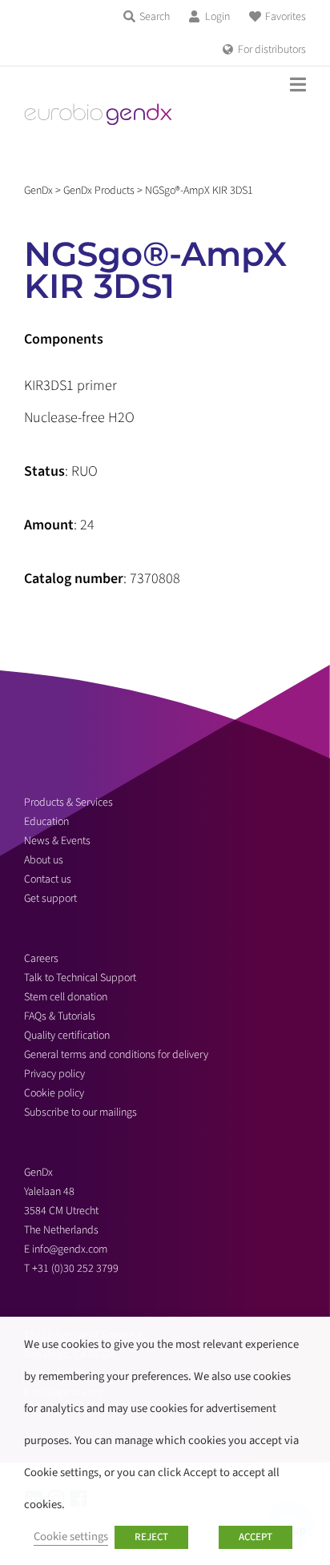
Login (217, 17)
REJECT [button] (151, 1537)
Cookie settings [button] (71, 1536)
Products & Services (68, 803)
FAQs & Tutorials (59, 1016)
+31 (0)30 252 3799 (76, 1269)
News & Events (57, 841)
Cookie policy (54, 1093)
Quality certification (67, 1036)
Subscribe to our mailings (80, 1112)
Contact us (47, 879)
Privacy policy (54, 1074)
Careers (41, 959)
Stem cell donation (65, 997)
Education (46, 822)
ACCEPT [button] (255, 1537)
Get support (50, 899)
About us (43, 860)
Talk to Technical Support (80, 978)
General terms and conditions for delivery (116, 1055)
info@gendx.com (69, 1249)
